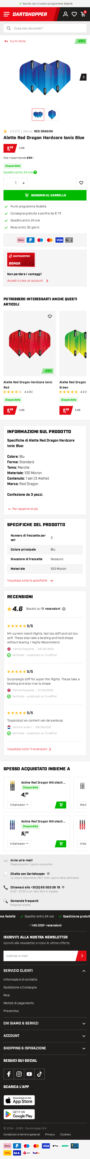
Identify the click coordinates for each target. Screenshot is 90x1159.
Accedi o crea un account (25, 281)
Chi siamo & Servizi (20, 1023)
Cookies (65, 1134)
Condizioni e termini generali (21, 1134)
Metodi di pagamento (18, 1003)
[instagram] (19, 1074)
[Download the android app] (19, 1114)
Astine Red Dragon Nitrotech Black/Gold (43, 783)
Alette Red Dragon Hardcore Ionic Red (27, 385)
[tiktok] (39, 1074)
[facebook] (8, 1074)
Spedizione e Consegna (20, 987)
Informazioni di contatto (20, 979)
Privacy (50, 1134)
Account (11, 1036)
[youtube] (29, 1074)
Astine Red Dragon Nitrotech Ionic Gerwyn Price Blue (43, 822)
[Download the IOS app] (19, 1100)
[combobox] (47, 28)
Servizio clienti (18, 971)
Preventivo (11, 1011)
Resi (6, 995)
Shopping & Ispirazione (24, 1048)
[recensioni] (63, 608)
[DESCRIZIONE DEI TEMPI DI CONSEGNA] (35, 172)
